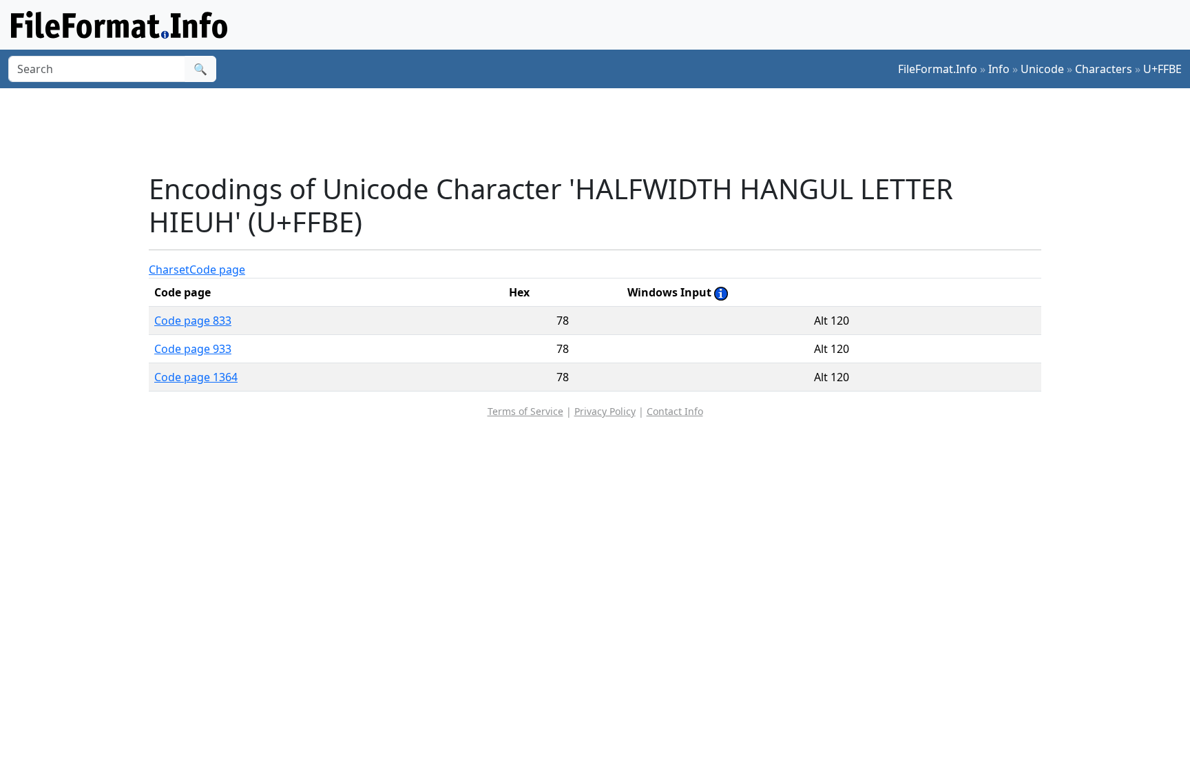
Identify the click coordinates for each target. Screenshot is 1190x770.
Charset (169, 269)
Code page (217, 269)
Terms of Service (525, 411)
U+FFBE (1162, 69)
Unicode (1042, 69)
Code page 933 (192, 348)
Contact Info (675, 411)
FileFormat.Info (937, 69)
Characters (1103, 69)
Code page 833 (192, 320)
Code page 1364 (196, 377)
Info (999, 69)
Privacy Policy (605, 411)
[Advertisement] (603, 130)
